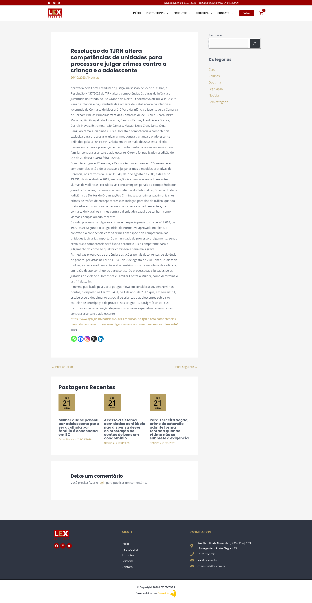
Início (125, 544)
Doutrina (215, 82)
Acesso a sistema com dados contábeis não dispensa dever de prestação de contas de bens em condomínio (124, 429)
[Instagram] (54, 2)
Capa (61, 439)
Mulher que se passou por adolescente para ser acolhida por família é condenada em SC (78, 427)
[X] (94, 339)
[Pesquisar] (255, 43)
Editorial (127, 561)
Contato (127, 567)
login (102, 483)
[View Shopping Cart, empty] (261, 13)
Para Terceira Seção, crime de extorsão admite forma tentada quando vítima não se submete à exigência (169, 429)
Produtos (128, 555)
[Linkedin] (101, 339)
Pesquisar (215, 35)
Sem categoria (218, 102)
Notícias (93, 78)
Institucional (130, 549)
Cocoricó (163, 593)
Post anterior (62, 367)
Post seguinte (186, 367)
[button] (166, 13)
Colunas (214, 76)
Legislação (216, 89)
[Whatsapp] (74, 339)
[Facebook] (49, 2)
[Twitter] (59, 2)
